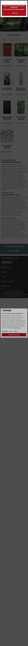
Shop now (15, 13)
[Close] (25, 3)
